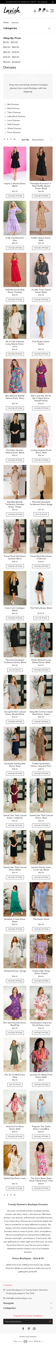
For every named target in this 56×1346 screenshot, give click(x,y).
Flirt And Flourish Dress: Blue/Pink (14, 1023)
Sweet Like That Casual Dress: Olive (41, 816)
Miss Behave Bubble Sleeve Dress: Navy (15, 396)
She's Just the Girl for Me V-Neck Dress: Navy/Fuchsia (41, 398)
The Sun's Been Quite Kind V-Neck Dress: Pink (41, 1179)
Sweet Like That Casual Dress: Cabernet (15, 816)
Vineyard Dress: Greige (15, 971)
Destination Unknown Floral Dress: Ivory (41, 1023)
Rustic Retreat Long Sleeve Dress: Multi (41, 661)
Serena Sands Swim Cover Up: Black (41, 868)
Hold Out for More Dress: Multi (15, 1127)
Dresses (15, 22)
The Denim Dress (41, 919)
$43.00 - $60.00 (11, 47)
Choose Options (15, 196)
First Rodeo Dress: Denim (41, 342)
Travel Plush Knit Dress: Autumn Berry (15, 557)
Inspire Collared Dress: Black (15, 184)
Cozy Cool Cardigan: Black (15, 609)
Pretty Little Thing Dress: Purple (41, 972)
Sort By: (25, 140)
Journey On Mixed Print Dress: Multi (41, 1075)
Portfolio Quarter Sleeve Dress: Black (14, 451)
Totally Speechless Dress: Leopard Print (41, 764)
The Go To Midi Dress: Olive (15, 1075)
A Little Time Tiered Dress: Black (41, 290)
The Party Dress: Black (41, 608)
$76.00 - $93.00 (11, 57)
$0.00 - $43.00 (10, 42)
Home (6, 22)
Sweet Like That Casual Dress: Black (15, 868)
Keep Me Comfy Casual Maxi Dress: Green (41, 712)
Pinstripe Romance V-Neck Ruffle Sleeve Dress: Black (41, 186)
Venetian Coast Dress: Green (15, 920)
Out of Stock (41, 514)
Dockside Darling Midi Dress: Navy (14, 764)
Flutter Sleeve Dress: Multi (41, 239)
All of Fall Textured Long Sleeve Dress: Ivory (15, 344)
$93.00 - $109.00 (11, 62)
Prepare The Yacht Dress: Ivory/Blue (41, 1127)
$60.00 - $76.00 (11, 52)
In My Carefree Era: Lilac (15, 239)
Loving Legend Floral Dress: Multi (41, 451)
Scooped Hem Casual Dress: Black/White (15, 712)
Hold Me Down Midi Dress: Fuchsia (14, 290)
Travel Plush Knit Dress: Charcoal (41, 557)
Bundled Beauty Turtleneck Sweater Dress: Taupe (14, 504)
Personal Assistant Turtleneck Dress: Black (15, 661)
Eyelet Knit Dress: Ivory (15, 1178)
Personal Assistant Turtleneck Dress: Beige (41, 503)
